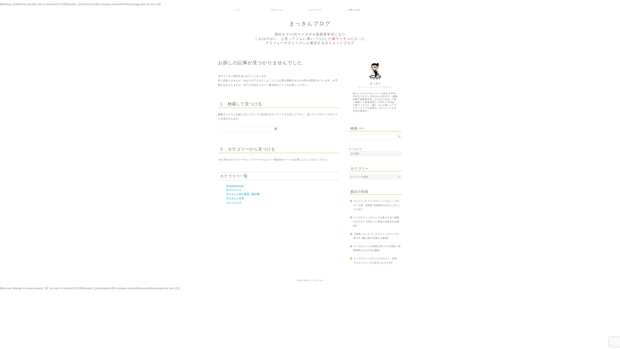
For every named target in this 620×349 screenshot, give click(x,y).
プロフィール (276, 10)
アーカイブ (355, 149)
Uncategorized (234, 185)
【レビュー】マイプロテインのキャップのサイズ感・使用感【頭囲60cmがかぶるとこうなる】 (377, 205)
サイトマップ (315, 10)
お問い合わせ (354, 10)
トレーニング (234, 202)
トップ (237, 10)
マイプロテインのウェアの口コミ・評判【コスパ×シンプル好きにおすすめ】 (375, 260)
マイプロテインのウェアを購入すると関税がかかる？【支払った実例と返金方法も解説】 (376, 221)
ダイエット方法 (235, 198)
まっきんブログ (310, 32)
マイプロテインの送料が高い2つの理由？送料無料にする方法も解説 (377, 248)
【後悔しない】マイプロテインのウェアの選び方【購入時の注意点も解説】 (376, 236)
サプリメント (234, 189)
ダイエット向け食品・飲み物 (243, 193)
